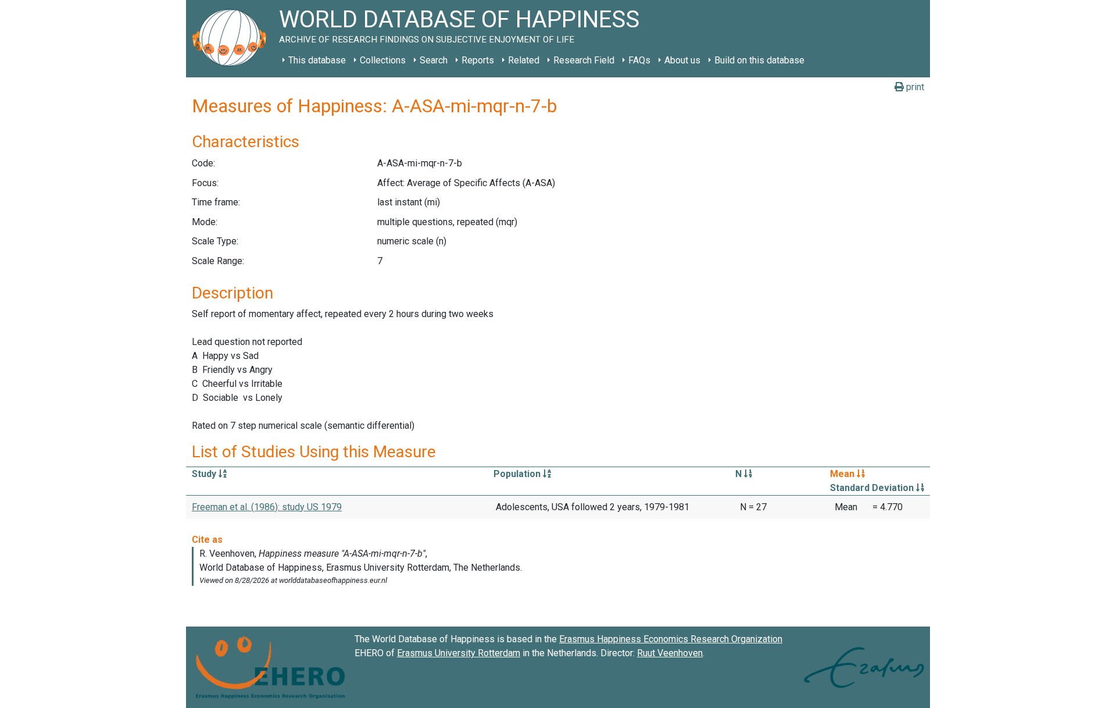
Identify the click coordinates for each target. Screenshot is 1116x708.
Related (523, 60)
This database (317, 60)
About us (682, 60)
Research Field (583, 60)
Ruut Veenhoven (670, 653)
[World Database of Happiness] (232, 38)
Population (518, 473)
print (914, 86)
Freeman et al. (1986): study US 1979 (267, 507)
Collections (383, 60)
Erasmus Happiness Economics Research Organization (670, 639)
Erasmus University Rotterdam (458, 653)
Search (434, 60)
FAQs (639, 60)
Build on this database (759, 60)
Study (205, 473)
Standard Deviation (873, 487)
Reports (478, 60)
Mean (843, 473)
